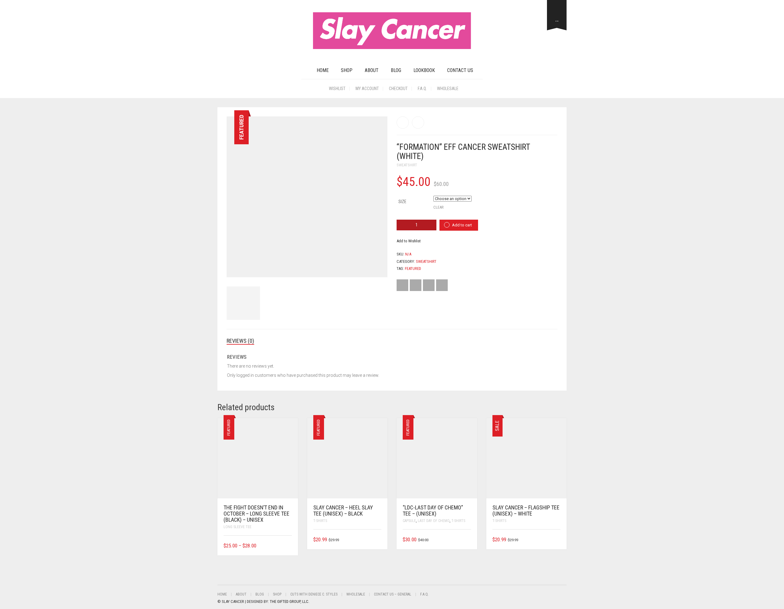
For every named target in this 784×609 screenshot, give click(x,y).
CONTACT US (460, 70)
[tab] (245, 341)
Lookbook (424, 70)
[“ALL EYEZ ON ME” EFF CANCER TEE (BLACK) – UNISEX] (418, 122)
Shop (346, 70)
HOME (323, 70)
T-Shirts (320, 521)
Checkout (398, 88)
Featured (413, 268)
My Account (367, 88)
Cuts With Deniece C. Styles (313, 594)
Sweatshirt (407, 165)
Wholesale (447, 88)
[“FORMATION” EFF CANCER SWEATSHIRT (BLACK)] (403, 122)
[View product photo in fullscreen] (377, 267)
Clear (438, 207)
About (372, 70)
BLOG (396, 70)
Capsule (409, 521)
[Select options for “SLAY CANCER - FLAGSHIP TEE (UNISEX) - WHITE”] (556, 539)
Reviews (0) (240, 341)
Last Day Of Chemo (434, 521)
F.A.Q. (422, 88)
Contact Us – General (392, 594)
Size (402, 201)
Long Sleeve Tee (237, 527)
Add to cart (462, 225)
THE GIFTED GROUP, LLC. (289, 601)
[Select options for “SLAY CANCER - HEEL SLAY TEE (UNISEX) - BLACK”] (377, 539)
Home (222, 594)
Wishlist (337, 88)
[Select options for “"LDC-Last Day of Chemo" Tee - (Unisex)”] (467, 539)
